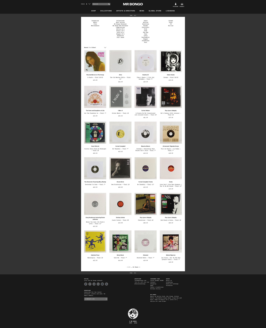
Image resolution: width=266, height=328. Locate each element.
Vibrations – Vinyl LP (145, 220)
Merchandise (95, 26)
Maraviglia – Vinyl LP (95, 258)
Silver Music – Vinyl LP (120, 113)
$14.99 (120, 260)
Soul (145, 42)
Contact (152, 282)
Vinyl (171, 22)
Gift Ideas (120, 37)
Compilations (120, 27)
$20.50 (95, 187)
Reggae (145, 39)
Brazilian (145, 24)
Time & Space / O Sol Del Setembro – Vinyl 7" (145, 78)
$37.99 (171, 117)
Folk (145, 29)
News (142, 11)
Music (95, 22)
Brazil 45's (120, 31)
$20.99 (145, 82)
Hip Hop (145, 32)
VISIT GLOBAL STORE (156, 280)
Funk (145, 31)
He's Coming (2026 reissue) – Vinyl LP (171, 114)
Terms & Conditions (156, 287)
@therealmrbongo (140, 284)
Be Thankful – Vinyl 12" (145, 184)
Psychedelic (146, 37)
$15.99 (95, 80)
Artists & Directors (125, 11)
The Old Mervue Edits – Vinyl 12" (120, 78)
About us (169, 280)
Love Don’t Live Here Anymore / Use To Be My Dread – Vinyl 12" (171, 185)
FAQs (151, 285)
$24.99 (120, 82)
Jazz (145, 34)
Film (95, 24)
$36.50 (95, 153)
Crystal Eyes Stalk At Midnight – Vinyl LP (95, 149)
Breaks (145, 26)
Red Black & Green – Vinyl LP (171, 220)
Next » (137, 267)
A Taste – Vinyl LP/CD (95, 77)
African (145, 22)
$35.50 (120, 116)
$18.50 (120, 151)
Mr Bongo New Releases (120, 26)
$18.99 (95, 116)
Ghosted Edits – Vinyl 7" (145, 258)
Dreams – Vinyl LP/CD (171, 77)
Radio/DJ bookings (172, 284)
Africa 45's (120, 29)
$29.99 (120, 187)
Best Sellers (120, 22)
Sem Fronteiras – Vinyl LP (120, 184)
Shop (93, 11)
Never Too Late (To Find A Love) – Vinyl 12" (95, 223)
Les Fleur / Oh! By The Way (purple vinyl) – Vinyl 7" (170, 258)
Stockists (169, 285)
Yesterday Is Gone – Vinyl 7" (95, 184)
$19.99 (145, 187)
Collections (106, 11)
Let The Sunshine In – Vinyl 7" (95, 113)
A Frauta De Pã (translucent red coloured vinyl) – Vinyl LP (145, 114)
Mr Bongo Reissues (120, 24)
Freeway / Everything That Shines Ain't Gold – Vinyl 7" (145, 149)
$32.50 (95, 260)
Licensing (170, 11)
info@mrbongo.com (140, 280)
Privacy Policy (155, 289)
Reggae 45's (120, 34)
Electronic (145, 27)
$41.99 (145, 117)
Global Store (155, 11)
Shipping (153, 284)
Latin (145, 36)
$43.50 (145, 223)
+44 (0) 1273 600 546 (142, 282)
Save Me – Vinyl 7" (120, 258)
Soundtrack (145, 41)
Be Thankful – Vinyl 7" (120, 149)
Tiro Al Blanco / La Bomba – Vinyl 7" (171, 149)
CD (171, 24)
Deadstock (120, 36)
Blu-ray (170, 26)
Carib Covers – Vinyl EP (120, 220)
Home (131, 15)
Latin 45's (120, 32)
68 (133, 267)
